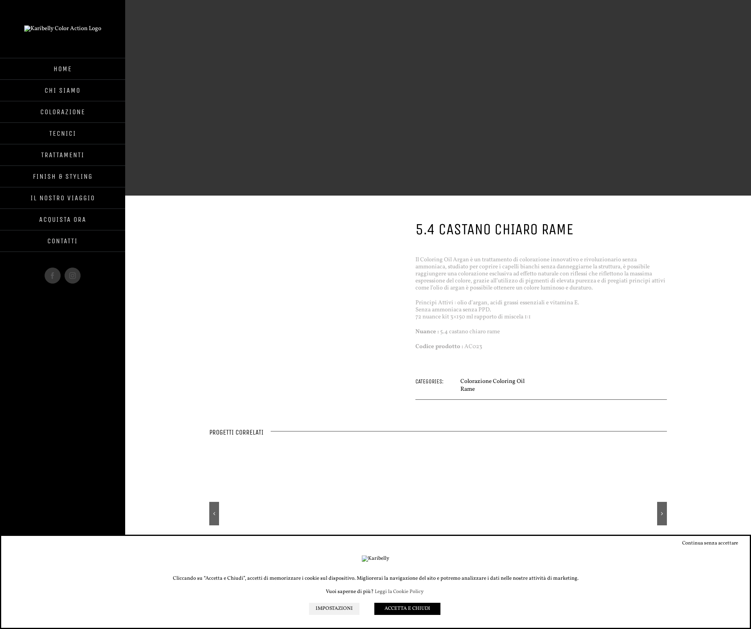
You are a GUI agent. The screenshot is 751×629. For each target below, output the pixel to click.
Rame (467, 389)
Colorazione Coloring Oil (492, 381)
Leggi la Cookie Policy (399, 592)
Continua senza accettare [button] (710, 543)
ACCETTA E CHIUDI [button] (407, 608)
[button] (214, 513)
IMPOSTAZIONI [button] (334, 608)
